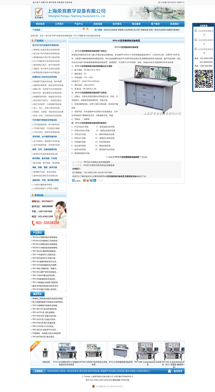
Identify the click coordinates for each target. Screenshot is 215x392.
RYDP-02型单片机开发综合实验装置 (99, 165)
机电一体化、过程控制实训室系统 (47, 115)
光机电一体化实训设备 (69, 371)
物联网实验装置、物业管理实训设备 (48, 85)
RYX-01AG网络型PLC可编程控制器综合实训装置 (61, 363)
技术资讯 (117, 24)
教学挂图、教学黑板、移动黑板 (46, 163)
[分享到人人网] (94, 180)
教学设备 (83, 371)
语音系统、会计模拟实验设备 (44, 136)
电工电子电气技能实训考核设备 (46, 53)
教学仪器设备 (94, 371)
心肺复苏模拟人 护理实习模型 (45, 188)
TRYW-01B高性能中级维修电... (45, 237)
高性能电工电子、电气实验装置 (46, 65)
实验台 (102, 66)
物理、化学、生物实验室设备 (44, 149)
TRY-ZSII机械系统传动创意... (44, 279)
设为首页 (172, 2)
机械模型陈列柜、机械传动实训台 (47, 97)
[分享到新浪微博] (87, 180)
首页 (42, 36)
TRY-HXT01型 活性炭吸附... (44, 312)
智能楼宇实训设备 (108, 371)
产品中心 (78, 24)
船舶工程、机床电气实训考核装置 (47, 89)
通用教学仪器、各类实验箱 (44, 172)
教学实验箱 (130, 371)
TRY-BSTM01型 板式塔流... (43, 337)
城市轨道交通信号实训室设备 (45, 176)
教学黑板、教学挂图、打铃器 (44, 158)
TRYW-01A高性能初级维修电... (45, 248)
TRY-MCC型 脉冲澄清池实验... (45, 309)
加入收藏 (162, 2)
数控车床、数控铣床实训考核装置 (47, 93)
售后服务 (136, 24)
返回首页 (178, 371)
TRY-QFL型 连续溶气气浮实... (44, 330)
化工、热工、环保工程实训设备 (46, 108)
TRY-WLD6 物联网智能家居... (44, 251)
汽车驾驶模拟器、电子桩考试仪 (46, 124)
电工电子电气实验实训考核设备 (59, 36)
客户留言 (155, 24)
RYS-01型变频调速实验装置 (116, 362)
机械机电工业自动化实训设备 (44, 77)
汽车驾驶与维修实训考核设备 (44, 120)
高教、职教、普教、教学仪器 (44, 167)
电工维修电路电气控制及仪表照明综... (48, 302)
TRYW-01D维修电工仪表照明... (45, 241)
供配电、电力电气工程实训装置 (46, 69)
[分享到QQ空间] (84, 180)
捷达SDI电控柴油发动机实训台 (45, 286)
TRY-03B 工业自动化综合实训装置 (142, 363)
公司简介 (59, 24)
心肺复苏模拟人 (142, 371)
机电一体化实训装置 (157, 30)
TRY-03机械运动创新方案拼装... (45, 282)
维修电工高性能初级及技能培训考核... (48, 298)
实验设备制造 (53, 371)
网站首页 (40, 24)
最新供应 (37, 294)
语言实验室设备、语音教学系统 (46, 145)
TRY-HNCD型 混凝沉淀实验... (44, 316)
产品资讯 (37, 232)
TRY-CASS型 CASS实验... (43, 326)
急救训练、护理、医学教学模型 (45, 180)
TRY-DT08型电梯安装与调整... (45, 265)
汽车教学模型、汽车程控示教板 (46, 128)
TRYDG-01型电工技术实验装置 (97, 162)
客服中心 (181, 2)
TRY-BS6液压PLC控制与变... (44, 258)
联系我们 (174, 24)
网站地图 (116, 380)
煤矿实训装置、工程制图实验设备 (47, 104)
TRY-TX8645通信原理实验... (44, 275)
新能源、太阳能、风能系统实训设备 (48, 112)
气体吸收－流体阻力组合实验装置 (46, 333)
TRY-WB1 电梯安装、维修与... (45, 268)
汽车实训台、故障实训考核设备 (46, 132)
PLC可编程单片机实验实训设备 (87, 36)
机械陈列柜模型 (173, 30)
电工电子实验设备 (140, 30)
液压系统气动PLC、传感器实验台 (47, 100)
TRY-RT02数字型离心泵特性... (45, 289)
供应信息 (97, 24)
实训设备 (120, 371)
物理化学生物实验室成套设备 (45, 154)
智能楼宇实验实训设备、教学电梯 (47, 81)
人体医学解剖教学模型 (42, 185)
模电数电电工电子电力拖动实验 (46, 57)
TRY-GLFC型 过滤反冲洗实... (44, 319)
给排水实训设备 (110, 30)
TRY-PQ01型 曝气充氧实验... (44, 323)
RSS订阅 (125, 380)
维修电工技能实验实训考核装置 (46, 50)
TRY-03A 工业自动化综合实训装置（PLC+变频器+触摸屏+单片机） (170, 364)
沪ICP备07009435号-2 (123, 376)
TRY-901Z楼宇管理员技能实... (45, 272)
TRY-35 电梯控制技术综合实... (45, 261)
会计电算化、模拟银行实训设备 (46, 141)
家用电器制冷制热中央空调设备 (46, 72)
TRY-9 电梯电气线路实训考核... (45, 305)
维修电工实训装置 (125, 30)
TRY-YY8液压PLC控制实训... (44, 255)
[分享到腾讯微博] (91, 180)
